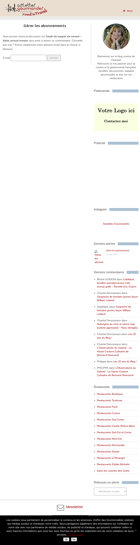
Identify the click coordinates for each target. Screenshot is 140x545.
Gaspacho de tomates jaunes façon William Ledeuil (114, 310)
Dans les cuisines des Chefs (113, 470)
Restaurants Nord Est (109, 438)
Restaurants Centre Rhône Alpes (116, 425)
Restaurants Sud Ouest (110, 419)
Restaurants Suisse (108, 451)
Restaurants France (108, 413)
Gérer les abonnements (117, 250)
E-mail (6, 57)
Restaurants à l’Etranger (111, 457)
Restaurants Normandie (111, 445)
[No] (135, 530)
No (74, 539)
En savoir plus (75, 534)
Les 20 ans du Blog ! (125, 361)
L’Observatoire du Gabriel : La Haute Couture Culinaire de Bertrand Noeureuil (114, 351)
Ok (66, 539)
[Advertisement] (117, 175)
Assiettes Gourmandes (116, 223)
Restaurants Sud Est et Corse (114, 432)
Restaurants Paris (107, 406)
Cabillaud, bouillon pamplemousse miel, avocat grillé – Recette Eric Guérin (116, 283)
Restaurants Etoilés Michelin (113, 464)
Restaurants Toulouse (109, 400)
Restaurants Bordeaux (110, 393)
